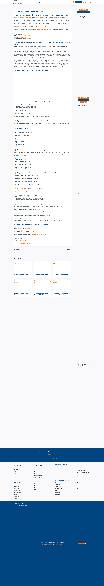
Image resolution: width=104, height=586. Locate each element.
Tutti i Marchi (37, 497)
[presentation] (23, 267)
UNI (25, 155)
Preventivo (55, 458)
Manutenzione (17, 490)
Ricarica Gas (57, 490)
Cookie (50, 544)
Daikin (35, 489)
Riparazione (16, 496)
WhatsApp (48, 458)
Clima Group (41, 17)
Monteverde (36, 471)
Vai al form (29, 38)
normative (59, 64)
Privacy (43, 544)
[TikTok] (88, 2)
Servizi (35, 2)
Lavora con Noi (17, 479)
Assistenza (16, 484)
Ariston (35, 483)
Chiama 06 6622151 (52, 454)
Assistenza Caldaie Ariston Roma (38, 234)
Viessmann (36, 495)
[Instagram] (86, 2)
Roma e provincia (38, 475)
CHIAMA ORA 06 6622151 (83, 97)
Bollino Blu (16, 486)
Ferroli (35, 491)
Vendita (15, 498)
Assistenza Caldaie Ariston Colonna (64, 250)
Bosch (35, 487)
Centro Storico (58, 467)
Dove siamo (48, 2)
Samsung (77, 494)
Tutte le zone (37, 477)
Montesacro (57, 472)
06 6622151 (78, 2)
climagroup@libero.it (23, 37)
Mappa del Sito (59, 544)
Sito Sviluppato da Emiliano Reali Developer (97, 585)
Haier (76, 486)
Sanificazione (58, 494)
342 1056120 (27, 35)
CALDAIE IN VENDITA (83, 9)
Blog (15, 471)
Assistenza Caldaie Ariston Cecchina (21, 250)
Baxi (35, 485)
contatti (45, 26)
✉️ (80, 470)
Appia (56, 470)
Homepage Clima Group (21, 240)
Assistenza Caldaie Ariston (25, 17)
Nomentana (36, 467)
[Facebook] (84, 2)
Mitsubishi (77, 492)
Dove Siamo (16, 475)
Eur (35, 469)
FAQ (15, 473)
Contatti (53, 2)
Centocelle (36, 473)
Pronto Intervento (17, 492)
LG (75, 490)
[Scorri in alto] (102, 580)
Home (26, 2)
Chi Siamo (30, 2)
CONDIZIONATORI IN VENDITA (83, 11)
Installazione (16, 488)
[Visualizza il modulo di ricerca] (73, 2)
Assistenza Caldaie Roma (22, 242)
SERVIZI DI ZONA (83, 102)
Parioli (56, 469)
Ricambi (41, 2)
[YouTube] (90, 2)
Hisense (77, 488)
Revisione (16, 494)
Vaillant (35, 493)
